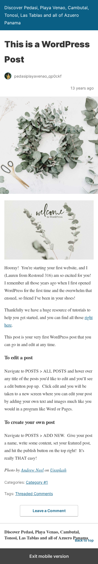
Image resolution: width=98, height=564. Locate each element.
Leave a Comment (49, 510)
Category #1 (37, 482)
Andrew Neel (32, 470)
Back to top (84, 540)
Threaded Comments (34, 493)
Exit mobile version (49, 556)
